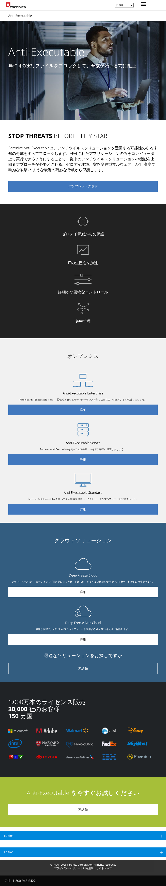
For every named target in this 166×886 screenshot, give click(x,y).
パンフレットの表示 (83, 186)
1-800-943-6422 (24, 881)
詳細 (83, 410)
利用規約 (88, 868)
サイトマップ (104, 868)
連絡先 (83, 668)
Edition (9, 836)
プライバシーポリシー (67, 868)
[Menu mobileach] (142, 4)
